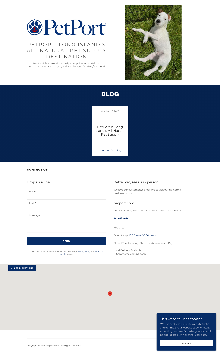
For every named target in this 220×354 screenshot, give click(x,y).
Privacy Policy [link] (84, 251)
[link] (66, 28)
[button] (155, 235)
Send (66, 241)
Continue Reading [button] (110, 150)
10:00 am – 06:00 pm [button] (141, 235)
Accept (186, 343)
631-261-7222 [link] (121, 217)
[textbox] (66, 192)
